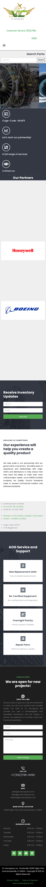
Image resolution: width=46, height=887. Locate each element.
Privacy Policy (13, 880)
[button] (4, 45)
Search (41, 60)
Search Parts (23, 94)
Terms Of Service (30, 880)
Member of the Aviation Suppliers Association (23, 515)
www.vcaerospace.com (23, 883)
